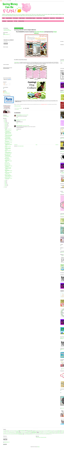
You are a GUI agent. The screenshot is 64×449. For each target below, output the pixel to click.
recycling (52, 433)
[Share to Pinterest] (28, 108)
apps (3, 430)
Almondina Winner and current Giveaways (8, 137)
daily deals (35, 431)
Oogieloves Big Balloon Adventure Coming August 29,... (8, 139)
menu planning (11, 433)
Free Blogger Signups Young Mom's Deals (8, 166)
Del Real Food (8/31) (6, 29)
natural (26, 433)
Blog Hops (13, 430)
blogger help (16, 430)
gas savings (7, 432)
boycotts (33, 430)
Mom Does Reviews (39, 31)
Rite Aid (61, 433)
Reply (17, 117)
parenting (39, 433)
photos (43, 433)
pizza (45, 433)
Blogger (39, 446)
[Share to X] (26, 108)
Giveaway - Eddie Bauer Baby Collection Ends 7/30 (8, 175)
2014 (5, 119)
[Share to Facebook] (27, 108)
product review (48, 433)
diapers (44, 431)
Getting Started (11, 432)
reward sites (58, 433)
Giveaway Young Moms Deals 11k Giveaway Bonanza (8, 149)
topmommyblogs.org (5, 116)
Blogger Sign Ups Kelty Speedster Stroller (8, 155)
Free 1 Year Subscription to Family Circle (8, 157)
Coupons (17, 431)
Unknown (18, 108)
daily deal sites (31, 431)
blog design (10, 430)
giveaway (17, 432)
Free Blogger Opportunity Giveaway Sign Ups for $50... (8, 133)
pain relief (36, 433)
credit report (21, 431)
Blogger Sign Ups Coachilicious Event (7, 158)
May (5, 181)
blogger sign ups (29, 430)
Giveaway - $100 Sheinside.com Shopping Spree (8, 161)
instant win (62, 432)
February (6, 184)
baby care (6, 430)
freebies (59, 431)
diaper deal (41, 431)
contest (4, 431)
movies (22, 433)
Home (36, 144)
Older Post (57, 144)
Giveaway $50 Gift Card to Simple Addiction (8, 131)
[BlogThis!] (25, 108)
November (6, 123)
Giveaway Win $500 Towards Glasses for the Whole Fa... (8, 135)
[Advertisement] (14, 24)
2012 (5, 121)
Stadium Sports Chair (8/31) (7, 30)
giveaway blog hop (23, 432)
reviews (55, 433)
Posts (5, 83)
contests (7, 431)
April (5, 182)
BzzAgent (38, 430)
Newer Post (15, 144)
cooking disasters (13, 431)
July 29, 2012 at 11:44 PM (26, 125)
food (56, 431)
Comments (5, 84)
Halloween (43, 432)
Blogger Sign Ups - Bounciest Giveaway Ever (8, 141)
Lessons (4, 433)
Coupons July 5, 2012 (7, 174)
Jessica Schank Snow (19, 125)
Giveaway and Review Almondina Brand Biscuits (8, 152)
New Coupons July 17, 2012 (8, 142)
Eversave (54, 431)
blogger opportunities (22, 430)
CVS (27, 431)
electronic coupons (50, 431)
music (24, 433)
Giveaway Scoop (7, 162)
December (6, 122)
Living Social (7, 433)
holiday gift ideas (51, 432)
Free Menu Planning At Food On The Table (8, 178)
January (6, 185)
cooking (9, 431)
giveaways (17, 109)
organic (33, 433)
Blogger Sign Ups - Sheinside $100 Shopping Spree (8, 171)
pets (41, 433)
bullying (35, 430)
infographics (58, 432)
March (6, 183)
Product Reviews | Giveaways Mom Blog (41, 437)
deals (38, 431)
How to (55, 432)
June (5, 180)
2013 (5, 120)
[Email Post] (23, 108)
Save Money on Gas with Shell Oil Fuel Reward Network (8, 168)
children (51, 430)
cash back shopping (44, 430)
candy (41, 430)
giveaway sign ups (28, 432)
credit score (25, 431)
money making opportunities (17, 433)
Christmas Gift (59, 430)
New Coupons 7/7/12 (7, 163)
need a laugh (29, 433)
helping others (47, 432)
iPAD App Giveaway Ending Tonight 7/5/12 (8, 172)
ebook (46, 431)
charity (48, 430)
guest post (40, 432)
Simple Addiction (16, 62)
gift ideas (15, 432)
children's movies (55, 430)
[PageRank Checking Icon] (5, 444)
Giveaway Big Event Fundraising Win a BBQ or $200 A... (8, 144)
